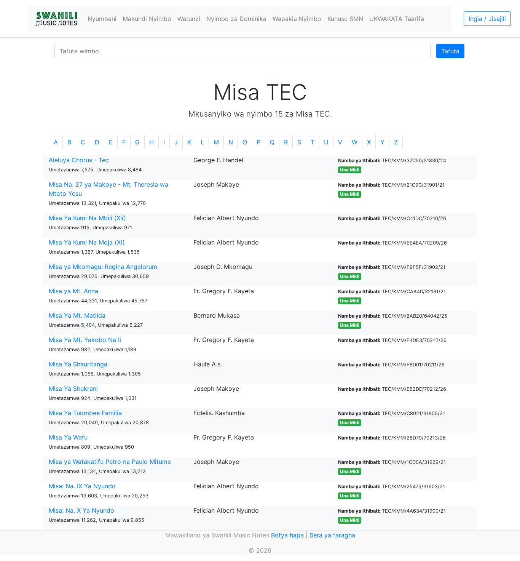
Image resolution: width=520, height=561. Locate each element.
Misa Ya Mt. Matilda (77, 315)
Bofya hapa (287, 535)
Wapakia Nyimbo (297, 18)
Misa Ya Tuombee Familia (85, 413)
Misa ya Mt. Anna (73, 291)
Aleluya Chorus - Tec (79, 160)
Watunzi (188, 18)
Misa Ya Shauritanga (78, 364)
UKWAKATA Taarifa (396, 18)
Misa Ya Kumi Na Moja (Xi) (87, 242)
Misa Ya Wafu (68, 437)
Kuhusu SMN (345, 18)
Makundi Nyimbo (147, 18)
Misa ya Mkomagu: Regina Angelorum (103, 266)
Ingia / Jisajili (487, 18)
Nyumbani (102, 18)
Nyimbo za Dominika (236, 18)
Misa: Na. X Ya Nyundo (81, 510)
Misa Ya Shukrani (73, 388)
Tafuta (450, 51)
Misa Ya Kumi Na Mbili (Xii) (87, 218)
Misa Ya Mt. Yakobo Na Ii (85, 340)
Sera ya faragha (332, 535)
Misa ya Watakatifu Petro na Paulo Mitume (110, 461)
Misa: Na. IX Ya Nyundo (82, 486)
